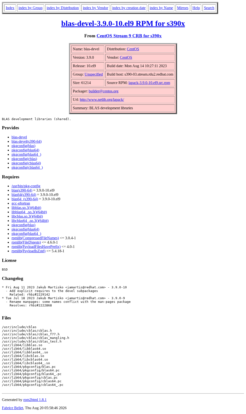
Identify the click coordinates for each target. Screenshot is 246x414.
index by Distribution (63, 8)
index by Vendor (95, 8)
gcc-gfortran (21, 203)
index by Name (161, 8)
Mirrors (182, 8)
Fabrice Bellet (12, 408)
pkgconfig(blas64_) (26, 154)
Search (209, 8)
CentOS (133, 49)
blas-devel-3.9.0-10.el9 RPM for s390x (123, 23)
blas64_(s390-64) (25, 199)
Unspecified (94, 74)
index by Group (30, 8)
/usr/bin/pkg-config (26, 186)
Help (196, 8)
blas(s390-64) (22, 190)
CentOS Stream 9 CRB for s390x (129, 35)
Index (10, 8)
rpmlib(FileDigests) (26, 242)
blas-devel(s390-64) (27, 141)
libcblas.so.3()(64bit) (27, 216)
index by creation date (129, 8)
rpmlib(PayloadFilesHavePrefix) (36, 247)
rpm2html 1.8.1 (35, 400)
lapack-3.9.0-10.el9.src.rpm (149, 83)
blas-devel (19, 137)
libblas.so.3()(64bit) (26, 208)
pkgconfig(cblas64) (26, 163)
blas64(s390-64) (24, 195)
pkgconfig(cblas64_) (27, 167)
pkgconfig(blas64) (25, 150)
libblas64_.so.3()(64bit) (29, 212)
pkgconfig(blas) (23, 146)
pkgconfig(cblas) (24, 159)
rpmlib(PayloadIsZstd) (28, 251)
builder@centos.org (103, 91)
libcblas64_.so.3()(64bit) (30, 221)
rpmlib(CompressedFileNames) (35, 238)
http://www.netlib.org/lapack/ (102, 99)
